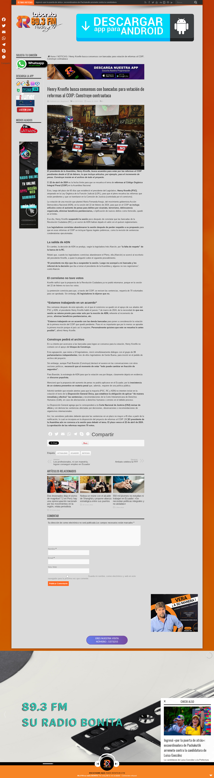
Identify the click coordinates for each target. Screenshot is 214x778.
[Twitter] (6, 26)
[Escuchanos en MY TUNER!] (25, 99)
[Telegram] (6, 44)
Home (53, 56)
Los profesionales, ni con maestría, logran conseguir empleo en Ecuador (71, 462)
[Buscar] (195, 2)
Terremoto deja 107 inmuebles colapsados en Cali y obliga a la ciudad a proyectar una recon (75, 2)
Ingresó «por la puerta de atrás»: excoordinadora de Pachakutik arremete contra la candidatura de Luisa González (185, 748)
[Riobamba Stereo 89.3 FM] (39, 29)
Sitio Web (52, 567)
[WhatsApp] (6, 38)
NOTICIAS (62, 56)
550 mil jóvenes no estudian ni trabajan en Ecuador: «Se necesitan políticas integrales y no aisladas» (128, 499)
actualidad (62, 453)
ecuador (75, 453)
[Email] (6, 32)
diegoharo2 (64, 101)
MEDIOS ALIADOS (24, 120)
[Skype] (6, 51)
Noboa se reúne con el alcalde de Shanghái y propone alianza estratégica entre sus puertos (95, 498)
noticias (86, 453)
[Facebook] (6, 19)
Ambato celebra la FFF (126, 461)
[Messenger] (6, 57)
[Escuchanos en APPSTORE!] (25, 112)
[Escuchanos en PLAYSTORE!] (25, 105)
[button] (5, 714)
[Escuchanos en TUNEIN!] (30, 92)
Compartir (103, 434)
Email (50, 558)
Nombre (51, 549)
